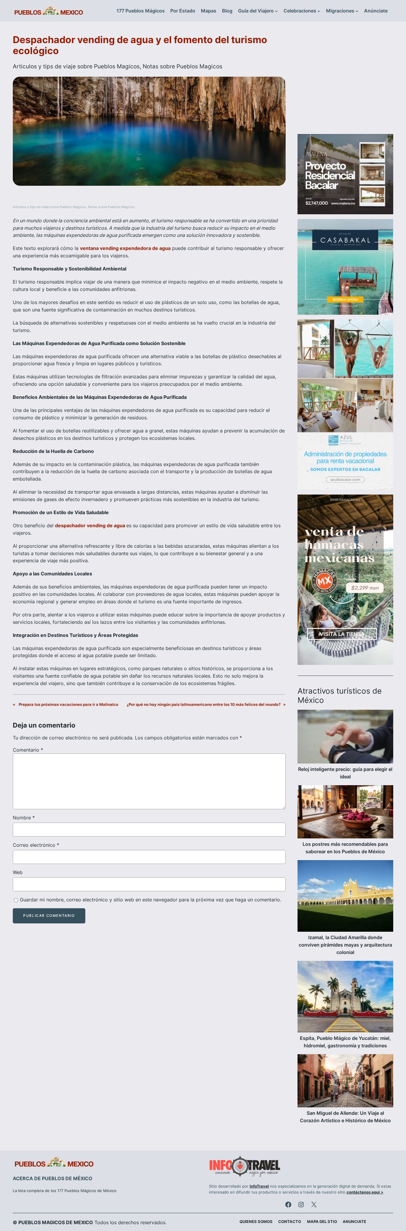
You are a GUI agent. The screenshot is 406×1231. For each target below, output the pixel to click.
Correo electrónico (36, 845)
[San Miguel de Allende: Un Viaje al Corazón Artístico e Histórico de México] (345, 1081)
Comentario (28, 750)
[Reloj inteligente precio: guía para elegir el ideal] (345, 738)
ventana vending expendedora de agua (125, 248)
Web (18, 872)
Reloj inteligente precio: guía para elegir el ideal (345, 773)
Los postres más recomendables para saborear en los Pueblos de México (345, 847)
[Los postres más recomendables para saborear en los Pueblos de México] (345, 812)
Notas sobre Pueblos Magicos (182, 66)
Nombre (24, 818)
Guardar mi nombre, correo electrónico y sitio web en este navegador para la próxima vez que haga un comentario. (150, 900)
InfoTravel (259, 1186)
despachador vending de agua (90, 525)
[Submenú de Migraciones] (356, 11)
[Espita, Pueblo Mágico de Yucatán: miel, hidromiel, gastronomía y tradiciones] (345, 998)
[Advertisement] (345, 81)
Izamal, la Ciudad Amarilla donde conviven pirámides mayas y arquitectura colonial (345, 944)
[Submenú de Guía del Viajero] (276, 11)
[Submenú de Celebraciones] (318, 11)
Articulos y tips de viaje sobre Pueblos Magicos (76, 66)
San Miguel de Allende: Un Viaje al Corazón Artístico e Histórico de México (345, 1116)
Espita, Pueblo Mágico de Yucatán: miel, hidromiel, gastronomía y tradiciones (345, 1042)
